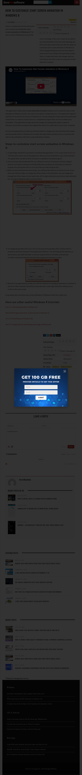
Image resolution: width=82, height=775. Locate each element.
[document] (41, 387)
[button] (65, 371)
